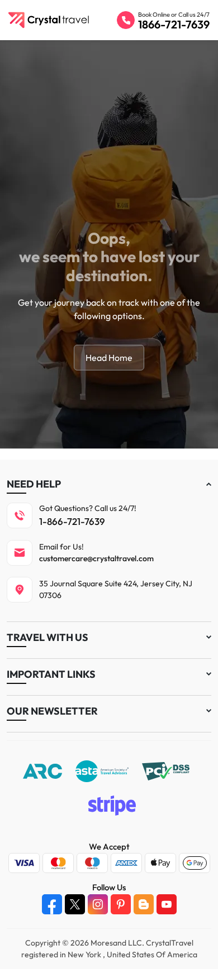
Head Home (109, 357)
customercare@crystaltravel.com (96, 558)
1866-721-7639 (174, 24)
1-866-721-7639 (72, 521)
